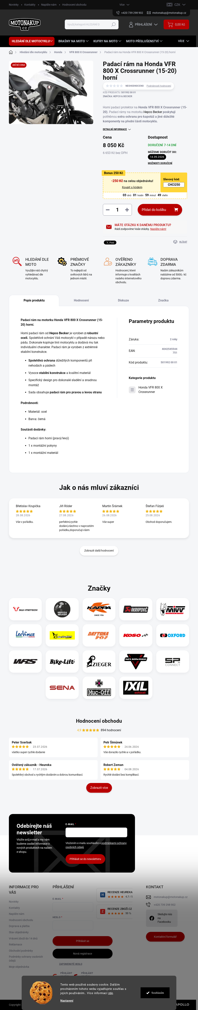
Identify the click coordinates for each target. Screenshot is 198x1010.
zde (110, 993)
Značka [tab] (163, 300)
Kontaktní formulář (165, 936)
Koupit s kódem (132, 187)
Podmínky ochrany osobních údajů (26, 958)
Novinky (14, 4)
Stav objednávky (19, 932)
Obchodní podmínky (21, 950)
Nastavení (66, 1000)
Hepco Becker (152, 112)
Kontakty (29, 4)
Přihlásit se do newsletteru (85, 859)
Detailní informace (115, 129)
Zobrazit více (99, 788)
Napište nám (48, 4)
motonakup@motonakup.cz (171, 897)
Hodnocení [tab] (81, 300)
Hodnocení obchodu (74, 4)
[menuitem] (32, 41)
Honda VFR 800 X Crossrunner (150, 390)
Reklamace (15, 944)
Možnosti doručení (160, 163)
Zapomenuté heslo (70, 964)
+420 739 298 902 (165, 904)
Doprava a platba (19, 926)
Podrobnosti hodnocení (159, 86)
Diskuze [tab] (123, 300)
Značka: (117, 96)
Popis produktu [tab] (34, 300)
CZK (177, 5)
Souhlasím (157, 992)
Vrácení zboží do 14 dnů (23, 938)
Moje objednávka (19, 966)
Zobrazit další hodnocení (99, 550)
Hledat (114, 24)
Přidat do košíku (154, 210)
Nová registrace (82, 953)
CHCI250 (174, 184)
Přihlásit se (82, 941)
